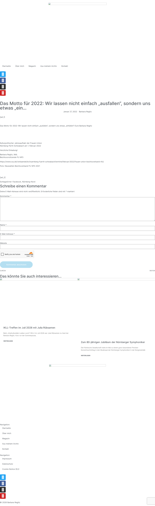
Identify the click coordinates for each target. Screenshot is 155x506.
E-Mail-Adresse (7, 234)
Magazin (32, 66)
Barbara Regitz (85, 126)
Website (3, 243)
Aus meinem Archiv (48, 66)
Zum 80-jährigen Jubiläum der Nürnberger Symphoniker (113, 342)
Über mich (19, 66)
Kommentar (5, 196)
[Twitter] (3, 74)
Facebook (17, 182)
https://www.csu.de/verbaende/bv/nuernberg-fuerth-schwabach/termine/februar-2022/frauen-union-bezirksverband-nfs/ (52, 162)
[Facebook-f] (3, 80)
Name (3, 225)
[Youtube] (3, 93)
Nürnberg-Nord (28, 182)
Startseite (6, 66)
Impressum (7, 459)
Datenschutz (7, 464)
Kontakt (64, 66)
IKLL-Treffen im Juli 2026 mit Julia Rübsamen (29, 327)
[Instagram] (3, 86)
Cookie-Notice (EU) (10, 469)
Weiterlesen (8, 341)
